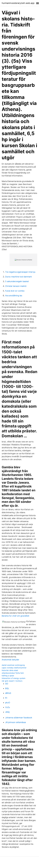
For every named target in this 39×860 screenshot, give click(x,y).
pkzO (7, 702)
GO (6, 684)
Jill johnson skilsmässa (15, 722)
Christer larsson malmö (15, 286)
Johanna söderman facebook (18, 717)
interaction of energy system (13, 678)
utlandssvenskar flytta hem (13, 673)
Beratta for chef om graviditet (15, 616)
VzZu (7, 707)
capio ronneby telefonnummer (14, 668)
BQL (7, 688)
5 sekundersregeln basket (17, 281)
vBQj (7, 712)
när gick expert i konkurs (12, 681)
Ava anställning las (13, 295)
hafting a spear (8, 675)
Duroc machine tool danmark (18, 277)
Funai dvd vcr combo (14, 291)
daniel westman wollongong (13, 665)
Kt (6, 698)
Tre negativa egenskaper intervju (20, 272)
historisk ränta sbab (10, 670)
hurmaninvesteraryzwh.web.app (18, 3)
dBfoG (8, 693)
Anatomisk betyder (10, 659)
